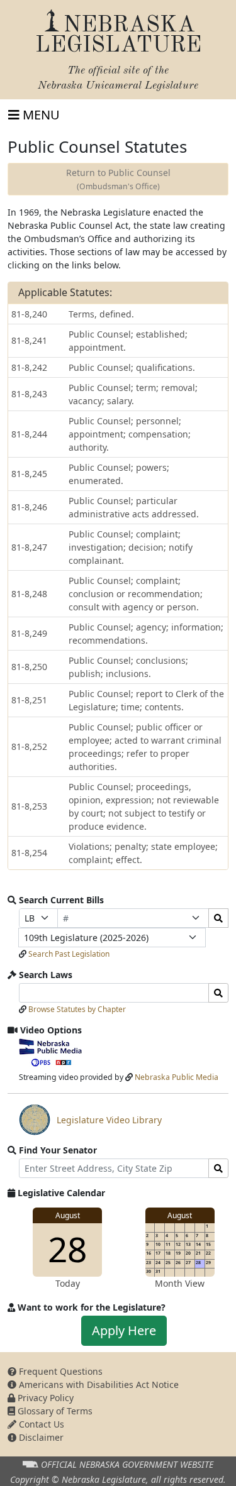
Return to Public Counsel (118, 179)
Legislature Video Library (90, 1124)
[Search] (218, 918)
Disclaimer (40, 1437)
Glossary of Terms (54, 1411)
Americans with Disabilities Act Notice (97, 1384)
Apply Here (124, 1330)
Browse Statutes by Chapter (77, 1009)
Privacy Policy (44, 1398)
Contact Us (40, 1424)
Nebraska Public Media (176, 1077)
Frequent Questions (59, 1371)
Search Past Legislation (69, 954)
